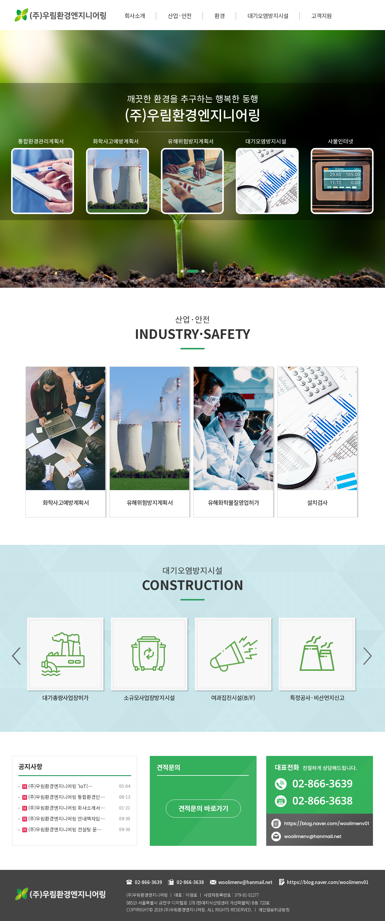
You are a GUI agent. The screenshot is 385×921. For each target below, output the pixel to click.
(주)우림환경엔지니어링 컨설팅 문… (64, 829)
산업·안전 (180, 15)
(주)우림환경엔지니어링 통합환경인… (66, 796)
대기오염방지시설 (268, 15)
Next (377, 159)
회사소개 (135, 15)
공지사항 (30, 766)
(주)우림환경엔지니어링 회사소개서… (66, 807)
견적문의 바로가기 (203, 808)
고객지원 (321, 15)
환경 (219, 15)
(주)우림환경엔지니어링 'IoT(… (60, 786)
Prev (8, 159)
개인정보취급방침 (274, 910)
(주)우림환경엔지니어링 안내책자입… (66, 818)
